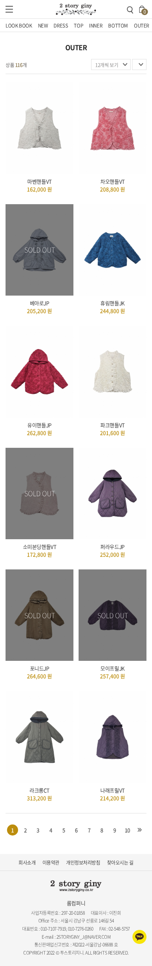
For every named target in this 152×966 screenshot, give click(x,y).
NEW (43, 25)
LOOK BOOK (19, 25)
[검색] (130, 10)
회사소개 (26, 862)
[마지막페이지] (139, 830)
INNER (95, 25)
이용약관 (50, 862)
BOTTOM (118, 25)
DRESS (60, 25)
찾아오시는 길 (120, 862)
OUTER (141, 25)
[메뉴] (9, 9)
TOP (78, 25)
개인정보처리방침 (83, 862)
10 (127, 830)
